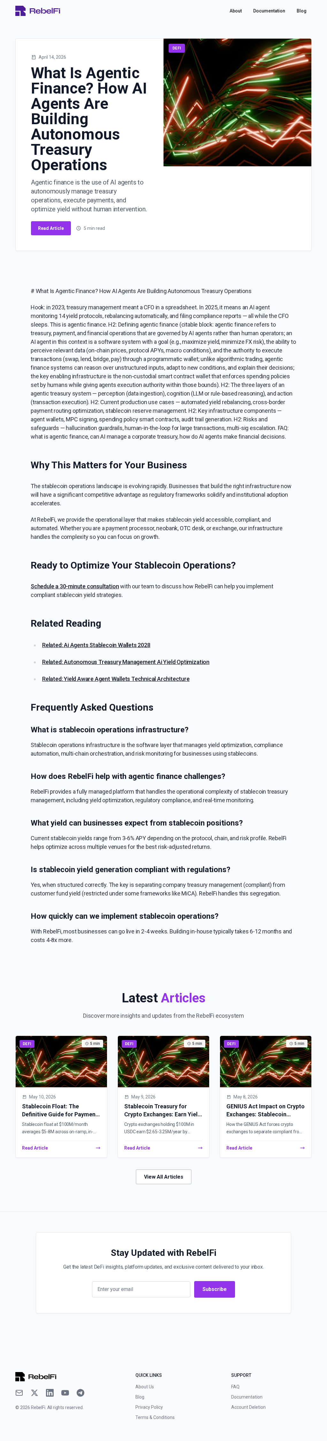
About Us (144, 1386)
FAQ (235, 1386)
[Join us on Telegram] (80, 1393)
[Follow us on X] (34, 1393)
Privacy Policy (149, 1407)
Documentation (269, 10)
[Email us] (19, 1393)
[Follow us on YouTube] (65, 1393)
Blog (302, 10)
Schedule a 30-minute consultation (75, 586)
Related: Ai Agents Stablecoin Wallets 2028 (96, 645)
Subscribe (214, 1289)
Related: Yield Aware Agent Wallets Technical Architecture (116, 678)
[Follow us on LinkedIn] (50, 1393)
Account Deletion (248, 1407)
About (236, 10)
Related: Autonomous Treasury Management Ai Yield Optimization (125, 662)
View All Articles (163, 1177)
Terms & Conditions (155, 1417)
